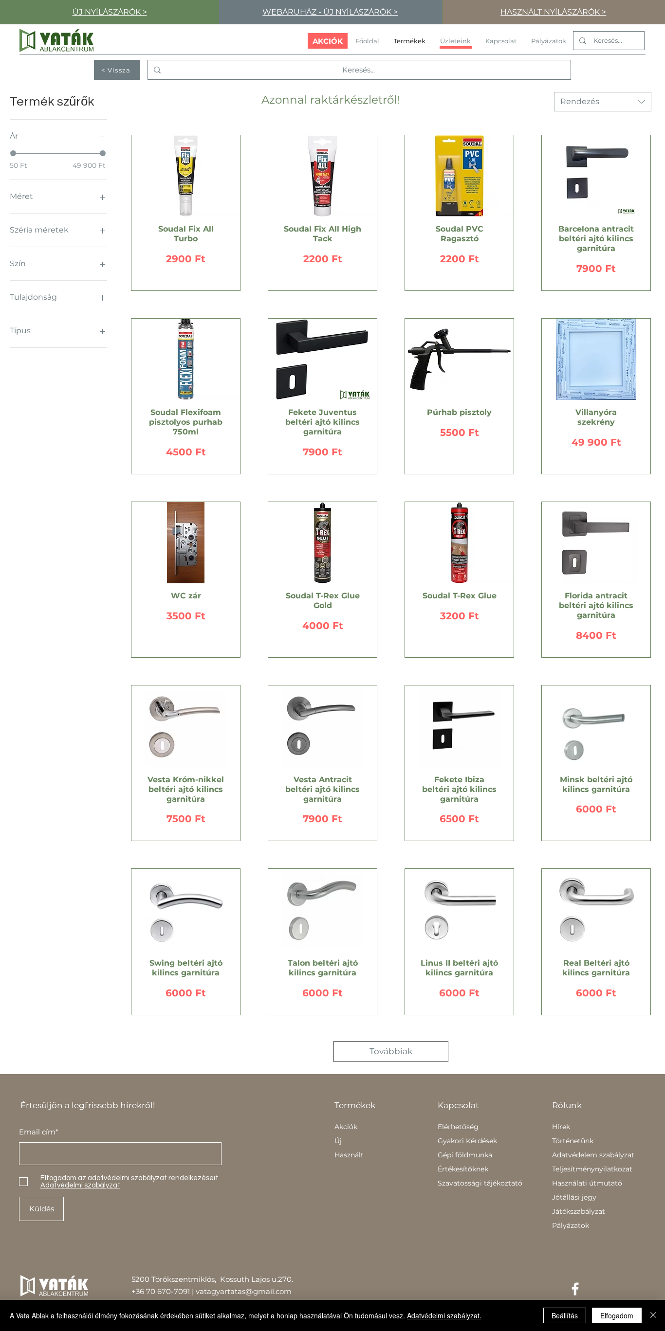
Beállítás (565, 1315)
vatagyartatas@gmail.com (244, 1291)
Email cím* (38, 1131)
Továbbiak (390, 1051)
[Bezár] (653, 1315)
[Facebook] (575, 1288)
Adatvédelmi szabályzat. (444, 1315)
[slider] (13, 153)
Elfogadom (616, 1315)
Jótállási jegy (574, 1197)
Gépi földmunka (465, 1155)
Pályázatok (570, 1225)
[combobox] (602, 101)
